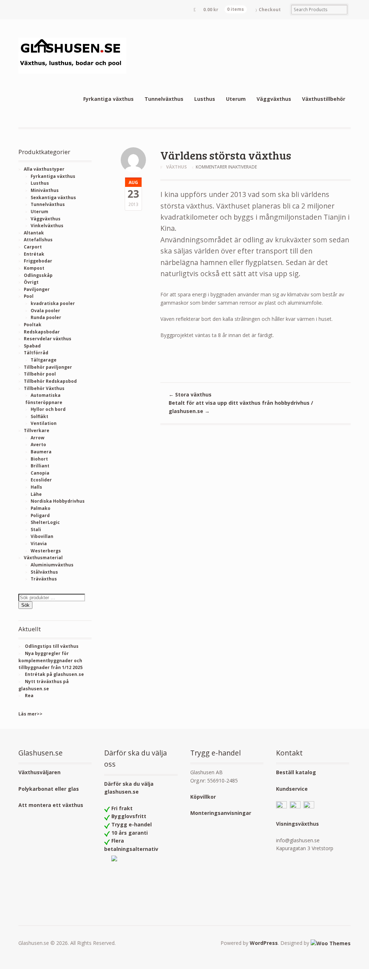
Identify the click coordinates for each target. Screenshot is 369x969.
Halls (36, 487)
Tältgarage (44, 360)
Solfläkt (39, 416)
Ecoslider (41, 480)
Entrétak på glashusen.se (54, 674)
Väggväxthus (274, 98)
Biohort (39, 459)
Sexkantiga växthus (53, 197)
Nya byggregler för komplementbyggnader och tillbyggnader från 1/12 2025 (50, 660)
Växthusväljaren (39, 772)
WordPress (264, 942)
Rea (29, 695)
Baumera (41, 452)
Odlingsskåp (38, 275)
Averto (38, 444)
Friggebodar (38, 261)
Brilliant (40, 466)
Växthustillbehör (323, 98)
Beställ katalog (296, 772)
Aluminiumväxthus (52, 565)
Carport (33, 247)
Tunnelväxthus (164, 98)
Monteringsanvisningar (220, 812)
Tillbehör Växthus (44, 388)
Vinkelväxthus (47, 226)
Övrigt (31, 282)
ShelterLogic (45, 522)
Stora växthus (190, 394)
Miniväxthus (45, 190)
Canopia (40, 473)
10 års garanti (129, 832)
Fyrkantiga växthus (108, 98)
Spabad (32, 346)
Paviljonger (37, 289)
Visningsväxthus (297, 823)
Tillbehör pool (40, 374)
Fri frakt (122, 808)
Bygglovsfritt (128, 816)
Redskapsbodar (42, 332)
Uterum (236, 98)
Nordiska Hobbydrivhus (58, 501)
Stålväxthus (44, 572)
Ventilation (44, 423)
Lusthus (204, 98)
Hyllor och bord (48, 409)
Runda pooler (46, 317)
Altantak (34, 233)
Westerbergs (46, 551)
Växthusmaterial (43, 558)
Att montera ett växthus (50, 805)
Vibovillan (42, 536)
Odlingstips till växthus (52, 646)
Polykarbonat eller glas (48, 788)
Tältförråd (36, 353)
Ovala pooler (45, 311)
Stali (36, 529)
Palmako (40, 508)
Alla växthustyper (44, 169)
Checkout (270, 9)
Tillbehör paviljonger (48, 367)
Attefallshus (38, 240)
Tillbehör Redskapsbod (50, 381)
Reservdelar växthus (47, 339)
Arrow (37, 438)
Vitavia (39, 543)
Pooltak (32, 325)
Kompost (34, 268)
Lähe (36, 494)
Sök (25, 605)
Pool (29, 296)
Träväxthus (44, 579)
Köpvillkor (203, 796)
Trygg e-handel (131, 824)
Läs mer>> (30, 714)
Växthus (176, 167)
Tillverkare (36, 430)
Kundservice (292, 788)
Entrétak (34, 254)
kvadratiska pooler (53, 303)
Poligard (40, 515)
